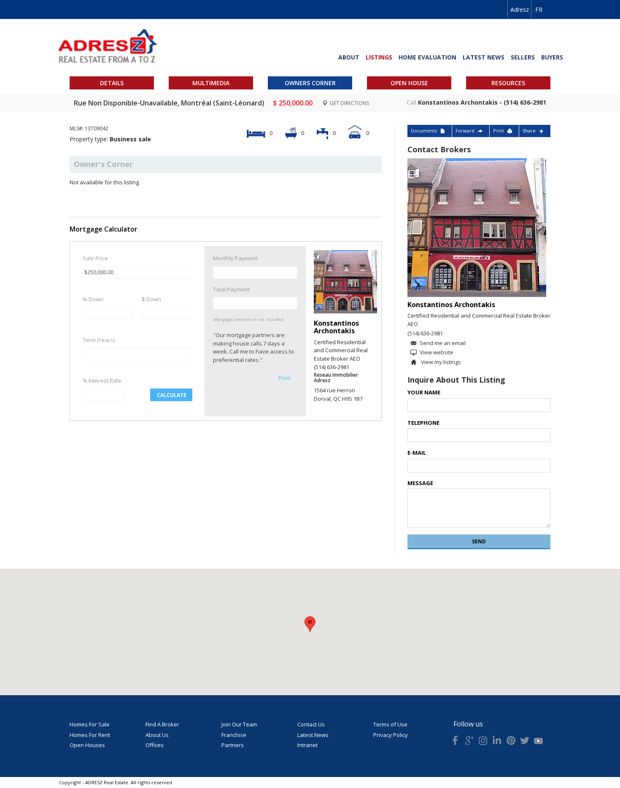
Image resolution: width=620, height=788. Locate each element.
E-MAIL (416, 452)
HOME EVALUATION (427, 57)
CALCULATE (171, 395)
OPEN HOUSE (409, 83)
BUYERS (552, 57)
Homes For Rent (90, 735)
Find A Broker (162, 724)
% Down (93, 299)
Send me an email (443, 343)
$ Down (151, 299)
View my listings (440, 362)
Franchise (233, 735)
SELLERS (523, 57)
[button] (310, 624)
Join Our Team (239, 724)
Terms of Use (390, 724)
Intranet (307, 745)
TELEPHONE (423, 422)
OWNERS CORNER (310, 83)
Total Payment (231, 289)
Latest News (313, 735)
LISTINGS (379, 57)
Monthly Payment (235, 258)
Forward (465, 130)
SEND (479, 541)
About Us (157, 735)
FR (538, 9)
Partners (232, 745)
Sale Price (95, 258)
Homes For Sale (90, 724)
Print (284, 378)
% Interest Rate (102, 380)
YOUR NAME (423, 392)
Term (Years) (99, 340)
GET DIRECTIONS (349, 103)
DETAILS (112, 83)
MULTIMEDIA (210, 83)
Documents (424, 130)
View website (436, 352)
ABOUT (348, 57)
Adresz (519, 9)
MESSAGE (420, 483)
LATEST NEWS (483, 57)
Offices (155, 745)
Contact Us (311, 724)
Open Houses (87, 745)
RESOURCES (508, 83)
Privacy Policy (390, 735)
